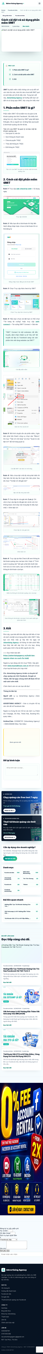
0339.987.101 (5, 1331)
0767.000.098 (6, 1334)
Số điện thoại (5, 1233)
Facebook (11, 884)
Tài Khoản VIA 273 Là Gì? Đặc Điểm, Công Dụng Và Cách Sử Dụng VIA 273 (21, 1055)
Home (3, 10)
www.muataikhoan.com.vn (18, 666)
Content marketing (11, 890)
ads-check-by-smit (24, 189)
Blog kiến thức (7, 15)
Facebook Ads (13, 10)
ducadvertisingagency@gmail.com (12, 1337)
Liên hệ (3, 1319)
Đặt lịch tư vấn (10, 858)
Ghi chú (3, 1248)
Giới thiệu (4, 1308)
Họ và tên (4, 1231)
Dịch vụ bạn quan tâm (8, 1235)
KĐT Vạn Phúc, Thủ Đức (9, 1339)
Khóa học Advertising (8, 1314)
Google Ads (5, 1297)
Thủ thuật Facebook (11, 878)
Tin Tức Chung (30, 878)
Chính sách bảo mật (7, 1322)
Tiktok (30, 884)
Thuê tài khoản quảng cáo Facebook (13, 1300)
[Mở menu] (39, 3)
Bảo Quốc (26, 26)
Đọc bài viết (7, 982)
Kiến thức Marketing (30, 872)
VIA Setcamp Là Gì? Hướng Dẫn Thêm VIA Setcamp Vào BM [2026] (21, 1012)
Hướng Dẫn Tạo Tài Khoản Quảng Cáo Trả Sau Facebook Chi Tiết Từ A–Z (21, 970)
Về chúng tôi (5, 1288)
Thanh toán (5, 1317)
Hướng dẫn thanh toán (8, 1291)
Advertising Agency (14, 98)
